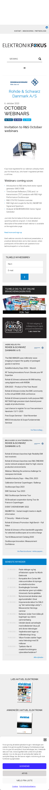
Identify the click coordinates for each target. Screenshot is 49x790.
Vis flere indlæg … (37, 430)
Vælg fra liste (24, 780)
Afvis (24, 773)
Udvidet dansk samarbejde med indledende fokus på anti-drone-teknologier (30, 626)
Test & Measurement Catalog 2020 (19, 537)
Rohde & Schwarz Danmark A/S (24, 93)
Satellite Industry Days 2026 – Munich (20, 368)
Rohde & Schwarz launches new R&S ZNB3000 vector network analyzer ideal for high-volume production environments (24, 464)
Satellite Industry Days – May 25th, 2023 (21, 478)
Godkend (24, 766)
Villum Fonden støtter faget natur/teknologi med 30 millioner (30, 641)
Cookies (15, 786)
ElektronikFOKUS (24, 45)
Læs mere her (34, 331)
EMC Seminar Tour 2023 (15, 491)
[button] (45, 739)
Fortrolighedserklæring (27, 786)
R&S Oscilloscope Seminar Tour (18, 495)
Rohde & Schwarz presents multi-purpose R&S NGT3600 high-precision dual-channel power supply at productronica (24, 401)
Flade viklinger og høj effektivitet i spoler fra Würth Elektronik (31, 573)
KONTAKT (17, 31)
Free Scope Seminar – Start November (21, 416)
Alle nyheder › (39, 657)
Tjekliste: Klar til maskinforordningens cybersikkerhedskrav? (28, 649)
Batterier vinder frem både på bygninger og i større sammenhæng (31, 617)
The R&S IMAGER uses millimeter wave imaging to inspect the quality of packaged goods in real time (22, 361)
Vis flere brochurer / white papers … (30, 551)
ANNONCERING (28, 31)
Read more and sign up (13, 232)
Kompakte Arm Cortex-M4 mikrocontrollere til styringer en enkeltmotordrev (30, 581)
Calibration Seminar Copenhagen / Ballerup (23, 483)
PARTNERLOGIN (40, 31)
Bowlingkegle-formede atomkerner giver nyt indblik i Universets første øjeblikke (30, 590)
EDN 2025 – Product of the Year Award (21, 387)
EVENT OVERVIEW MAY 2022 (17, 507)
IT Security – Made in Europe (17, 518)
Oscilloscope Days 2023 (14, 487)
